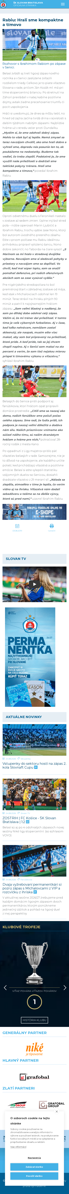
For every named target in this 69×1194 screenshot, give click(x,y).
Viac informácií (18, 1146)
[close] (56, 1111)
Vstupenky (26, 758)
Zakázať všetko (34, 1167)
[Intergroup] (17, 1105)
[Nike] (34, 1049)
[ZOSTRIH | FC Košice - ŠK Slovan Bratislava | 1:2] (34, 794)
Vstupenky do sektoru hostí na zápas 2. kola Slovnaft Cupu (34, 765)
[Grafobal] (34, 1077)
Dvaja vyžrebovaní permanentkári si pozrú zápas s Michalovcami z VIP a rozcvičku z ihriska (32, 888)
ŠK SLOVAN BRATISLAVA (28, 4)
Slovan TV (25, 813)
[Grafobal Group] (51, 1105)
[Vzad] (5, 987)
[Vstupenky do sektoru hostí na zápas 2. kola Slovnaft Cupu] (34, 740)
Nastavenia (34, 1158)
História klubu (34, 1020)
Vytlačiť (51, 530)
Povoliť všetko (34, 1176)
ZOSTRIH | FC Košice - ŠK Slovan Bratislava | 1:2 (29, 820)
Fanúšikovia (26, 879)
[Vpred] (64, 987)
